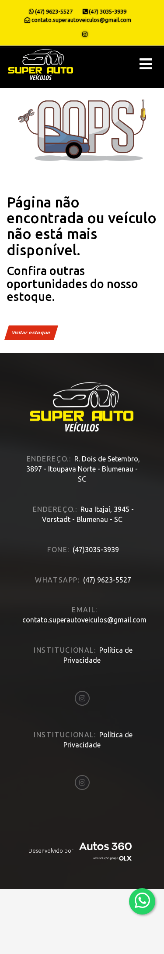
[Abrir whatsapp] (142, 901)
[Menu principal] (145, 64)
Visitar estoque (31, 333)
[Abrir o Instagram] (85, 34)
